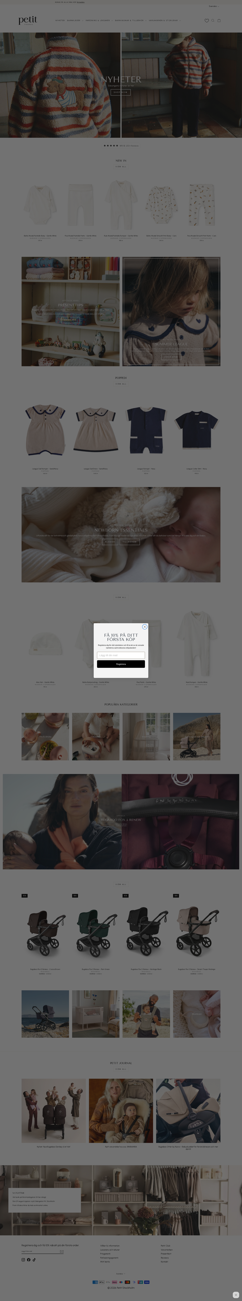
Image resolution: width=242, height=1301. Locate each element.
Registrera (121, 664)
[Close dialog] (144, 626)
